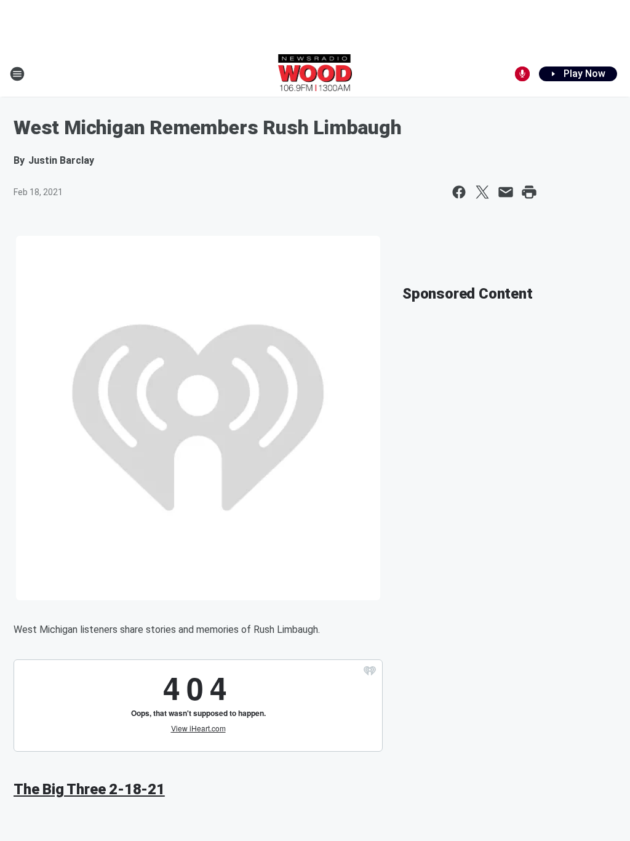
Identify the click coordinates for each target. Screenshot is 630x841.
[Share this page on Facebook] (459, 192)
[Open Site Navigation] (17, 73)
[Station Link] (315, 74)
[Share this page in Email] (505, 192)
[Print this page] (529, 192)
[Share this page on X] (482, 192)
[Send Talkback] (522, 73)
